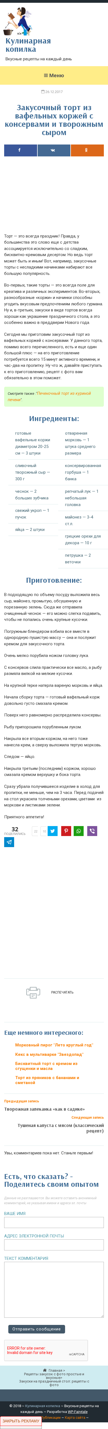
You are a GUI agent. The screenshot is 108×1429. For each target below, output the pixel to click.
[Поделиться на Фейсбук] (20, 150)
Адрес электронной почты (34, 1236)
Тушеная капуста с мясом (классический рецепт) (60, 1128)
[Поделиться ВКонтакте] (54, 150)
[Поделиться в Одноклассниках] (87, 150)
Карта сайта (75, 1417)
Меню (56, 75)
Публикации (51, 1417)
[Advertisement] (54, 198)
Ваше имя (14, 1213)
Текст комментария (26, 1258)
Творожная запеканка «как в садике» (44, 1109)
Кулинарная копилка (42, 1406)
